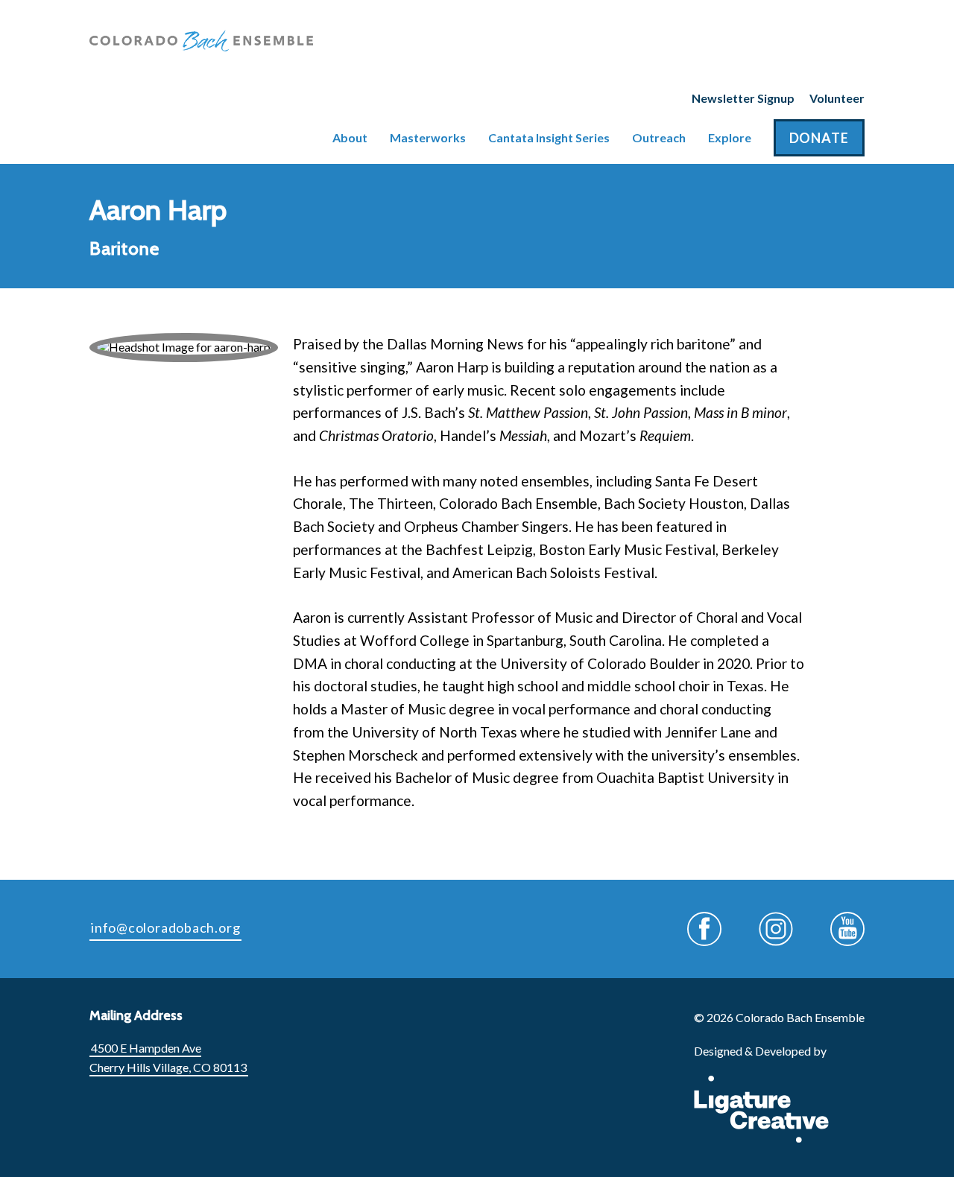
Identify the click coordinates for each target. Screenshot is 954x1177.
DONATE (819, 138)
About (349, 137)
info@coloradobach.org (165, 927)
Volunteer (837, 98)
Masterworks (428, 137)
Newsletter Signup (743, 98)
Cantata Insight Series (549, 137)
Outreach (659, 137)
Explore (729, 137)
